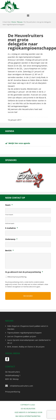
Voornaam (9, 215)
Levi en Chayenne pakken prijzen (21, 336)
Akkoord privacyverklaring (17, 277)
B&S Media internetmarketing (28, 416)
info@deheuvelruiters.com (21, 386)
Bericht (9, 250)
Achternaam (9, 223)
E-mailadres (11, 228)
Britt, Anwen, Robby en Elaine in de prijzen (26, 346)
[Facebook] (7, 359)
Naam (9, 205)
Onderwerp (11, 239)
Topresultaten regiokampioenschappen (24, 332)
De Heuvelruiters (28, 409)
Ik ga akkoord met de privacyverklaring (24, 272)
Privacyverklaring (12, 391)
